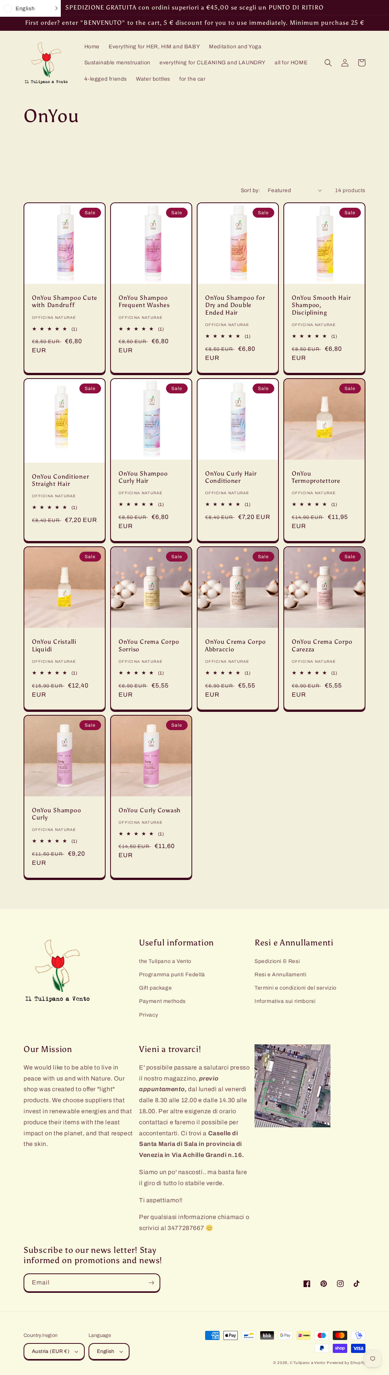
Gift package (155, 988)
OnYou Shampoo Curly (56, 814)
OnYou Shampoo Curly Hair (143, 477)
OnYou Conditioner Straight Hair (60, 480)
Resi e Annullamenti (280, 974)
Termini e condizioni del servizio (296, 988)
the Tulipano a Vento (165, 961)
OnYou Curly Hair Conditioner (231, 477)
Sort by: (250, 190)
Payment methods (162, 1001)
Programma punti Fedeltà (172, 974)
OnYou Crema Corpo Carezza (322, 645)
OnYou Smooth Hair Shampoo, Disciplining (321, 305)
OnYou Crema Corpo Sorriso (149, 645)
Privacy (148, 1015)
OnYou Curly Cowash (150, 810)
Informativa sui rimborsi (285, 1001)
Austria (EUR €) (51, 1351)
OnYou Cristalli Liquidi (54, 645)
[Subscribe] (151, 1282)
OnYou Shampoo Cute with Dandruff (64, 301)
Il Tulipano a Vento (307, 1363)
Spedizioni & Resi (277, 961)
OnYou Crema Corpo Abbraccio (235, 645)
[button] (328, 62)
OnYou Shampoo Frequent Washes (144, 301)
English (105, 1351)
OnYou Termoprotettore (316, 477)
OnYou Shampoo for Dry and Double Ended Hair (235, 305)
